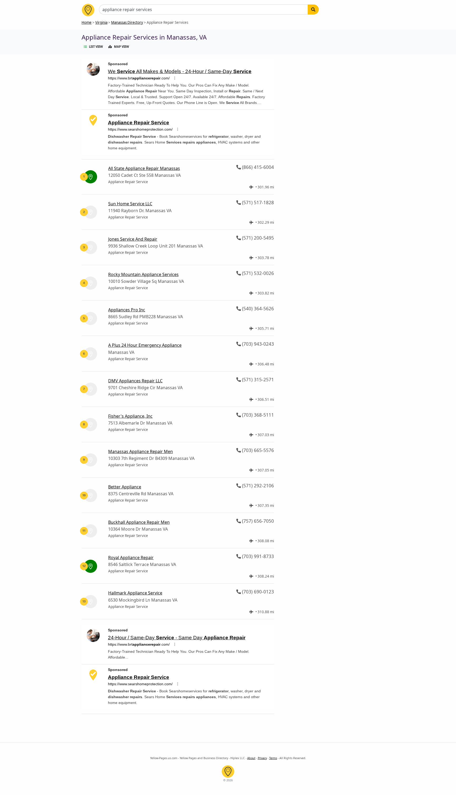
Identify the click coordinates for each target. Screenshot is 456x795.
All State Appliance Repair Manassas (144, 168)
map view (121, 47)
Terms (273, 758)
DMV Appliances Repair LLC (135, 381)
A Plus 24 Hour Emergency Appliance (145, 345)
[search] (313, 9)
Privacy (262, 758)
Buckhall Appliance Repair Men (139, 522)
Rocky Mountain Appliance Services (143, 274)
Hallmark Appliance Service (135, 593)
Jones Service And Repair (132, 239)
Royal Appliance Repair (131, 557)
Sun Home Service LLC (130, 204)
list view (96, 47)
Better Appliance (124, 487)
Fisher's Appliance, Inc (130, 416)
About (251, 758)
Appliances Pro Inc (126, 310)
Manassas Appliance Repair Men (140, 451)
